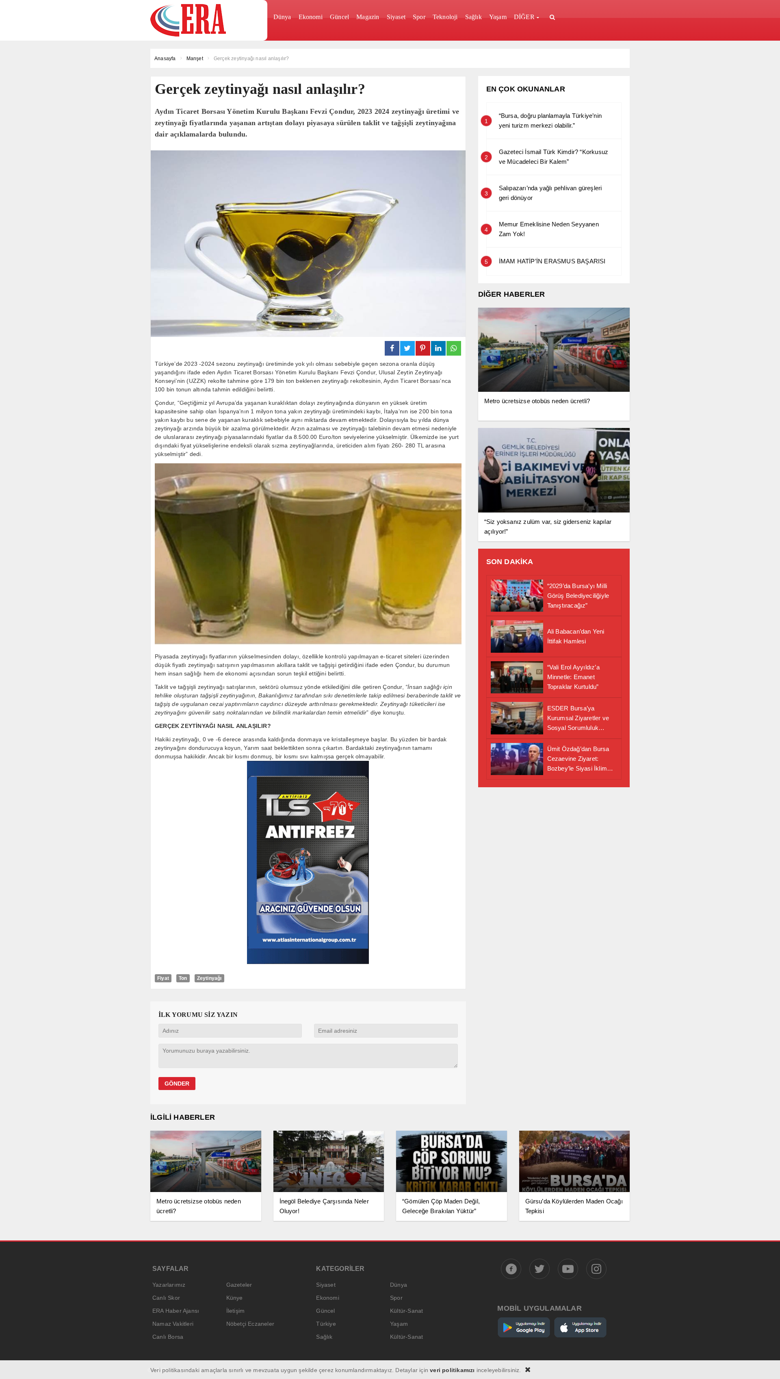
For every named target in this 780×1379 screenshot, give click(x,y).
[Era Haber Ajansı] (205, 20)
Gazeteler (239, 1284)
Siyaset (325, 1284)
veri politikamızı (452, 1370)
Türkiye (326, 1323)
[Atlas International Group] (308, 961)
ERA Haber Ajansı (175, 1310)
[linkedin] (438, 348)
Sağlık (324, 1336)
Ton (183, 978)
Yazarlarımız (168, 1284)
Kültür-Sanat (406, 1310)
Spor (396, 1297)
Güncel (325, 1310)
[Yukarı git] (764, 1363)
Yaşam (399, 1323)
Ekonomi (327, 1297)
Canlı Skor (166, 1297)
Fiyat (163, 978)
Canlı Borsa (167, 1336)
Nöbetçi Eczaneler (250, 1323)
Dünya (398, 1284)
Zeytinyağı (209, 978)
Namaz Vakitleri (172, 1323)
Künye (234, 1297)
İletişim (235, 1310)
